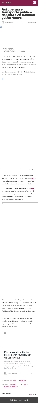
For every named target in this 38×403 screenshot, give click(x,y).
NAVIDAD (26, 384)
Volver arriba (32, 394)
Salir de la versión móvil (19, 400)
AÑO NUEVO (13, 384)
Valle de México (23, 380)
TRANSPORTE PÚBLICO (10, 387)
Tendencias (13, 380)
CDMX (20, 384)
